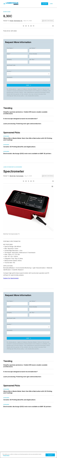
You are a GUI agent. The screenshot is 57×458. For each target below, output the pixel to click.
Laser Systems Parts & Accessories (12, 166)
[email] (33, 26)
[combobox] (28, 73)
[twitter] (28, 26)
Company (9, 59)
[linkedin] (26, 26)
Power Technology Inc (16, 20)
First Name (10, 48)
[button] (4, 4)
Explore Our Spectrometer (11, 278)
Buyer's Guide (6, 11)
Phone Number (33, 54)
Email (8, 54)
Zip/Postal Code (11, 65)
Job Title (32, 59)
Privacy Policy (6, 455)
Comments (9, 77)
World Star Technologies (16, 176)
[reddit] (31, 26)
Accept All (50, 454)
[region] (28, 455)
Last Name (32, 48)
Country (9, 71)
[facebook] (23, 26)
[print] (53, 26)
